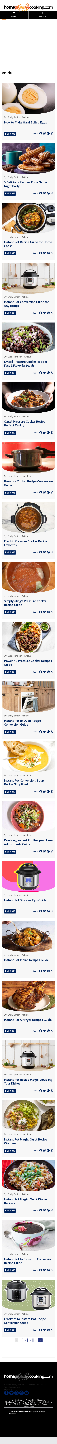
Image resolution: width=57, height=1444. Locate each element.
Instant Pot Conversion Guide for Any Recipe (26, 304)
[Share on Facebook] (40, 133)
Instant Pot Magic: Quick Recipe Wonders (25, 1141)
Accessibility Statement (35, 1400)
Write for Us (28, 1406)
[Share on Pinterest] (48, 133)
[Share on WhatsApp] (52, 133)
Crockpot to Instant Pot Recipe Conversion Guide (25, 1321)
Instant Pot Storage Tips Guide (25, 900)
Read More (10, 133)
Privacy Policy (29, 1402)
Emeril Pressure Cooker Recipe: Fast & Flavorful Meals (25, 363)
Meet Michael (17, 1400)
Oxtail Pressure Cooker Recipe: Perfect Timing (25, 423)
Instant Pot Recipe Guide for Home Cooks (28, 244)
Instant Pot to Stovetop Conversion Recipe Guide (28, 1261)
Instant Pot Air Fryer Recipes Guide (28, 1020)
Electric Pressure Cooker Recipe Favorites (25, 543)
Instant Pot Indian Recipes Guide (26, 960)
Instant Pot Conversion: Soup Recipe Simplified (24, 782)
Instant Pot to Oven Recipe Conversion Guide (22, 722)
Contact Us (46, 1404)
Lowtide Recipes (45, 1402)
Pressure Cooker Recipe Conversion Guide (28, 483)
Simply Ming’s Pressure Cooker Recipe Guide (25, 603)
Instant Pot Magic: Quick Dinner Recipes (25, 1201)
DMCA (17, 1404)
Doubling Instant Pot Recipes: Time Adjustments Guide (28, 842)
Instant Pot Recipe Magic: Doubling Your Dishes (28, 1081)
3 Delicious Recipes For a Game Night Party (25, 184)
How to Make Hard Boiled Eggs (25, 122)
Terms (8, 1404)
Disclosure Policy (12, 1402)
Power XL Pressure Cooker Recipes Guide (28, 663)
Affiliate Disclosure (31, 1404)
